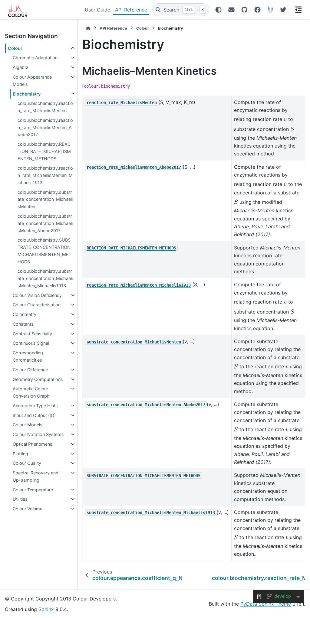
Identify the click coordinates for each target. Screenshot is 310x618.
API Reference (131, 10)
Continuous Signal (31, 343)
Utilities (20, 499)
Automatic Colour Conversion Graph (31, 392)
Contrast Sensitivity (32, 333)
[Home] (88, 28)
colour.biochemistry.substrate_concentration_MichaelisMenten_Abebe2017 (45, 223)
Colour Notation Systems (38, 434)
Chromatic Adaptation (35, 57)
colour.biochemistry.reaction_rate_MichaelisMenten (45, 107)
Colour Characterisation (37, 304)
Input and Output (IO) (34, 415)
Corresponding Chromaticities (28, 356)
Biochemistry (27, 93)
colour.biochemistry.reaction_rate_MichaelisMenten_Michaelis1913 (45, 175)
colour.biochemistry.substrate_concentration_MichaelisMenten (45, 199)
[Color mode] (218, 10)
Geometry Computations (38, 379)
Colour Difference (30, 369)
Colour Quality (27, 463)
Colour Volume (27, 508)
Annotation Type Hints (35, 405)
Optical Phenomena (32, 444)
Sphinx (46, 609)
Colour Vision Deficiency (37, 295)
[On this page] (298, 10)
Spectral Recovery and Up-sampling (35, 476)
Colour (15, 48)
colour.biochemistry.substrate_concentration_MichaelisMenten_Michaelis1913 (45, 278)
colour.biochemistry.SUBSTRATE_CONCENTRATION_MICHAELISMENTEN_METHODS (45, 250)
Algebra (20, 67)
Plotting (20, 453)
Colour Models (27, 424)
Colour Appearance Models (32, 80)
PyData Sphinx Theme (265, 604)
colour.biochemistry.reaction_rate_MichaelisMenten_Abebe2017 (45, 127)
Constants (23, 324)
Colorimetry (24, 314)
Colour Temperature (33, 489)
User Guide (97, 10)
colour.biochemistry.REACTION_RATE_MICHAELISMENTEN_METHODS (44, 151)
